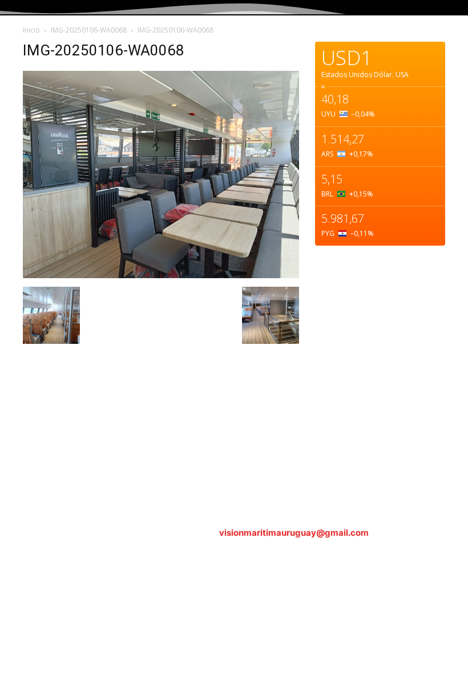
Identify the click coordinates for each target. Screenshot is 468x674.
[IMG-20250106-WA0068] (161, 275)
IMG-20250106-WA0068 (89, 30)
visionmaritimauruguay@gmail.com (294, 532)
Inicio (31, 30)
